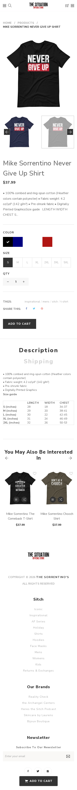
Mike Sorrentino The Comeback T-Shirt (20, 516)
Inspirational (39, 615)
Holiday (38, 628)
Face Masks (38, 646)
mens (47, 301)
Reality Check (38, 697)
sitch (56, 301)
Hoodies (38, 640)
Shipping (39, 361)
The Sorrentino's (52, 577)
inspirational (33, 301)
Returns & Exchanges (38, 671)
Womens (38, 658)
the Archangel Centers (38, 703)
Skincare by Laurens (38, 715)
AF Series (38, 621)
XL (36, 262)
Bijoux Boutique (38, 721)
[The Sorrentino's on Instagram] (48, 771)
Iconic (38, 609)
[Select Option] (16, 500)
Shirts (38, 634)
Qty (6, 274)
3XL (56, 262)
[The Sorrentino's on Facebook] (28, 771)
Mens (38, 652)
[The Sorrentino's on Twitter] (38, 771)
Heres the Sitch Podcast (38, 709)
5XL (66, 262)
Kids (38, 664)
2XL (46, 262)
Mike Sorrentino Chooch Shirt (56, 516)
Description (38, 350)
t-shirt (64, 301)
